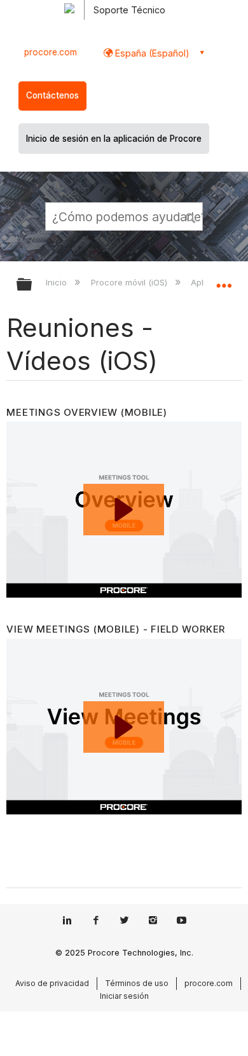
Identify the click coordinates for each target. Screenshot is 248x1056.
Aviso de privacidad (52, 983)
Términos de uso (137, 983)
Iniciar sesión (124, 996)
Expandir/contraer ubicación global (223, 280)
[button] (191, 216)
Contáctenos (52, 95)
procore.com (50, 52)
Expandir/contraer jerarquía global (32, 285)
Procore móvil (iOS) (130, 282)
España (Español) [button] (151, 53)
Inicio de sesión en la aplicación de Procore (114, 139)
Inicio (57, 282)
